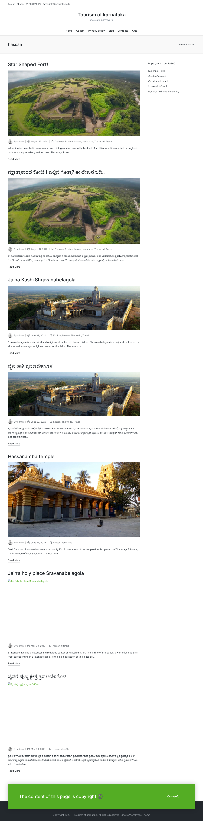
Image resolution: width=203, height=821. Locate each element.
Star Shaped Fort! (28, 64)
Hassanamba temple (31, 456)
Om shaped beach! (158, 81)
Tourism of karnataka (102, 14)
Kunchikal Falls (156, 70)
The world (99, 141)
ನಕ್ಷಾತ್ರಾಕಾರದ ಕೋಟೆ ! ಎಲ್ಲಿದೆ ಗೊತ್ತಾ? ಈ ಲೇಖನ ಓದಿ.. (56, 172)
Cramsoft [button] (173, 796)
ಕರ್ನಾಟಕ (65, 645)
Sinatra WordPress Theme (135, 814)
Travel (109, 141)
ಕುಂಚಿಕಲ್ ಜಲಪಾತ (157, 75)
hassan (77, 141)
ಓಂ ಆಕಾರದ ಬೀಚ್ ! (157, 86)
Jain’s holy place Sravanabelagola (46, 573)
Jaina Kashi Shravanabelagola (41, 280)
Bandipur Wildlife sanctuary (163, 91)
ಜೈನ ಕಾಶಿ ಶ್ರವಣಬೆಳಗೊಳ (30, 366)
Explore (69, 141)
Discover (59, 141)
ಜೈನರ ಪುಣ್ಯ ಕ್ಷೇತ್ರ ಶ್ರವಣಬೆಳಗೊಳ (37, 676)
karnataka (88, 141)
